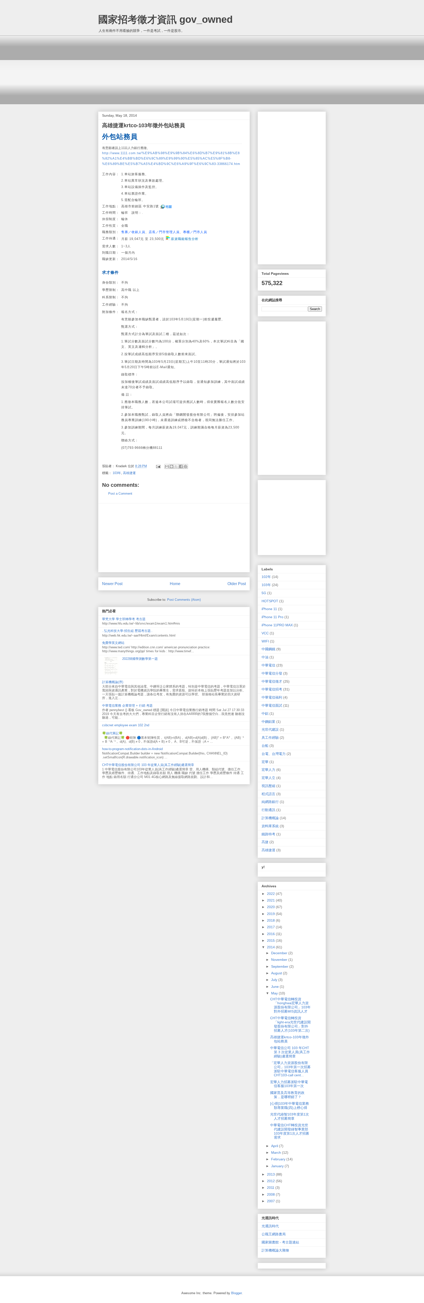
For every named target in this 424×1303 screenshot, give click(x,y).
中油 (265, 657)
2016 (271, 934)
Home (175, 584)
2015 (271, 940)
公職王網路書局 (274, 1234)
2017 (271, 927)
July (274, 980)
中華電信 (268, 665)
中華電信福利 (272, 697)
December (279, 953)
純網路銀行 (270, 802)
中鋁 (265, 713)
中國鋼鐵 (268, 649)
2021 (271, 900)
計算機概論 (270, 818)
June (275, 987)
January (278, 1166)
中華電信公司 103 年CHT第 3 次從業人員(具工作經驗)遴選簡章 (290, 1052)
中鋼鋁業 (268, 722)
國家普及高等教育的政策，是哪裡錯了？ (287, 1095)
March (276, 1152)
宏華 (265, 762)
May (275, 993)
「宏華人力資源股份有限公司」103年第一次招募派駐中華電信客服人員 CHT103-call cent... (290, 1069)
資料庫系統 (270, 826)
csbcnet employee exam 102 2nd (125, 725)
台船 (265, 746)
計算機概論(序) (112, 682)
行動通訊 (268, 810)
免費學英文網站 (113, 643)
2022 (271, 894)
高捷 (265, 842)
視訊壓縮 (268, 786)
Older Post (236, 584)
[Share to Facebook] (180, 466)
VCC (265, 633)
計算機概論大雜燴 (275, 1250)
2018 (271, 920)
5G (264, 593)
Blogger (236, 1293)
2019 (271, 914)
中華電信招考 (272, 689)
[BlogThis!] (171, 466)
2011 (271, 1188)
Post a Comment (120, 493)
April (275, 1146)
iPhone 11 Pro (272, 617)
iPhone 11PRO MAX (277, 625)
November (279, 960)
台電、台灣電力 (274, 754)
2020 (271, 907)
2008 (271, 1194)
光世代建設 (270, 729)
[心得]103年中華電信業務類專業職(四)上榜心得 (289, 1106)
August (277, 973)
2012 (271, 1181)
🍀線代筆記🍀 (112, 733)
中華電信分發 (272, 673)
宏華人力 (268, 770)
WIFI (265, 641)
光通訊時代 (270, 1226)
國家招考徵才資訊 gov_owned (165, 19)
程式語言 (268, 794)
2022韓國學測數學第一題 (140, 659)
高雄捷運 (129, 473)
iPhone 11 (269, 609)
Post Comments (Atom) (184, 599)
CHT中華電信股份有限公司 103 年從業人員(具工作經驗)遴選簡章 (148, 765)
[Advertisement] (212, 70)
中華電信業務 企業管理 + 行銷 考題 (127, 705)
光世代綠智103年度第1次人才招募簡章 (289, 1116)
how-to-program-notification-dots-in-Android (132, 749)
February (278, 1159)
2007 (271, 1201)
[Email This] (166, 466)
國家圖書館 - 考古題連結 (280, 1242)
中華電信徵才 (272, 681)
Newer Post (112, 584)
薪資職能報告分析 (184, 239)
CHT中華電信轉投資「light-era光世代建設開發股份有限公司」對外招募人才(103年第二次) (290, 1024)
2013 (271, 1174)
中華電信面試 (272, 705)
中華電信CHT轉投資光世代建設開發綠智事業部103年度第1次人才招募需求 (289, 1131)
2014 (271, 947)
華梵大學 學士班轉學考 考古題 (124, 619)
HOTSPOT (270, 601)
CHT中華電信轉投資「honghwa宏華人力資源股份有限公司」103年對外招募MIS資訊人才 (290, 1005)
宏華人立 (268, 778)
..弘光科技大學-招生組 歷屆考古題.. (127, 631)
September (280, 966)
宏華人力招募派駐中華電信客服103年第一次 (289, 1084)
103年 (117, 473)
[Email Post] (157, 466)
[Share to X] (176, 466)
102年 (266, 577)
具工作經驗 (270, 737)
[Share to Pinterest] (185, 466)
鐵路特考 (268, 834)
